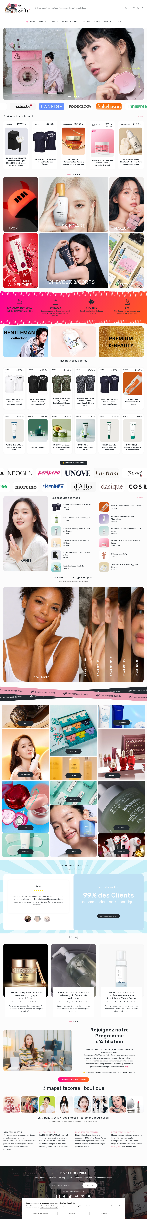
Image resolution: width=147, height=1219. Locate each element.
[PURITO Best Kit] (38, 430)
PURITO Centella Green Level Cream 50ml (85, 447)
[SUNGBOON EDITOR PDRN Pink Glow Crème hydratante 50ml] (102, 143)
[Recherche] (126, 8)
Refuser (104, 1213)
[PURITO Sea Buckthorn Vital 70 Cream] (132, 383)
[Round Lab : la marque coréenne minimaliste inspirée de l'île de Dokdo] (121, 970)
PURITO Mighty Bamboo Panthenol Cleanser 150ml (132, 447)
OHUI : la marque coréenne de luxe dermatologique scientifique (25, 995)
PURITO (125, 370)
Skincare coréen (47, 1132)
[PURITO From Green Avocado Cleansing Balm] (61, 430)
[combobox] (81, 8)
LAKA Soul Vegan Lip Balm (73, 566)
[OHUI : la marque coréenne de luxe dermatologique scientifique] (25, 970)
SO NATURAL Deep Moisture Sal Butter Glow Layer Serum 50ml (131, 161)
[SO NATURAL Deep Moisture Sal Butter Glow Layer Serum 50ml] (130, 141)
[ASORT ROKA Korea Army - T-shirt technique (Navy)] (44, 141)
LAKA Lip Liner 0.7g (119, 554)
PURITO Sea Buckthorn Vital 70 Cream (133, 401)
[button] (69, 96)
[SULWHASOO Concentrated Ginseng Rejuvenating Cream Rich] (73, 141)
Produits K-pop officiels (86, 1132)
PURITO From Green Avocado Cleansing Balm (61, 447)
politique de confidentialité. (49, 1208)
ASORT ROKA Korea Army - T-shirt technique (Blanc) (14, 401)
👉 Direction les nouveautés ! (73, 463)
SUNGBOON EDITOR (96, 125)
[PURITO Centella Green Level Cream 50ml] (85, 430)
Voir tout (140, 116)
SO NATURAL (125, 124)
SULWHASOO (67, 124)
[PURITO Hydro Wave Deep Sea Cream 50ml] (14, 430)
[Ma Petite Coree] (17, 8)
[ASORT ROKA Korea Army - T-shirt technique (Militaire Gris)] (85, 383)
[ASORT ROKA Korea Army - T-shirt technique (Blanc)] (14, 383)
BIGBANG (9, 124)
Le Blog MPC (116, 1146)
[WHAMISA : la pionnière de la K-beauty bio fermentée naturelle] (73, 970)
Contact (88, 1178)
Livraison (78, 1178)
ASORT (37, 124)
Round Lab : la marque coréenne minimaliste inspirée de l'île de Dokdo (121, 995)
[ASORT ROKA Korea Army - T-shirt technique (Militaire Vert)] (61, 383)
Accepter (72, 1213)
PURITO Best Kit (38, 447)
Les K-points (40, 1178)
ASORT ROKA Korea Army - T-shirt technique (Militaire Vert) (61, 402)
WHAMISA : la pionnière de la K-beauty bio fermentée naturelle (73, 995)
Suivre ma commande (103, 1178)
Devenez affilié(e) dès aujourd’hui (73, 1079)
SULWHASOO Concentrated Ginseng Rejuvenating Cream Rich (73, 161)
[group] (73, 64)
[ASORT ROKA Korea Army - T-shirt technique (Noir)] (38, 383)
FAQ (70, 1178)
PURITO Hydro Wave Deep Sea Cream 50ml (14, 447)
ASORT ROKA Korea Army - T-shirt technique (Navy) (45, 161)
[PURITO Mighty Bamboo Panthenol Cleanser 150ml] (132, 430)
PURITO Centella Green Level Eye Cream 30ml (109, 447)
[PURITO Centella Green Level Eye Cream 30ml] (109, 430)
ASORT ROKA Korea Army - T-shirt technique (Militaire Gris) (85, 402)
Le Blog (62, 1178)
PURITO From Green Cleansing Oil (76, 518)
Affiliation (52, 1178)
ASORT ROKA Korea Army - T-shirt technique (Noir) (38, 401)
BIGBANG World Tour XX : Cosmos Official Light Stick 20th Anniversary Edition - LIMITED (16, 161)
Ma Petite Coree (73, 1172)
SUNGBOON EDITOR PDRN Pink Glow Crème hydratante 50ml (102, 162)
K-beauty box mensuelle (122, 1132)
